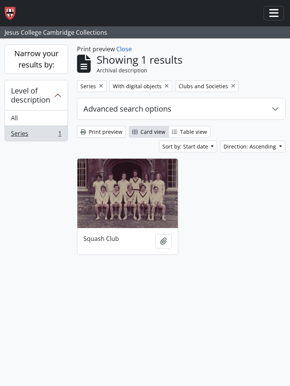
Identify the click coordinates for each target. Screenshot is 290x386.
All (14, 118)
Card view (152, 131)
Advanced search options (127, 109)
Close (124, 49)
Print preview (104, 131)
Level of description (30, 95)
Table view (193, 131)
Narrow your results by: (36, 59)
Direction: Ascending (251, 146)
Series (36, 135)
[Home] (13, 13)
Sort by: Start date (186, 146)
